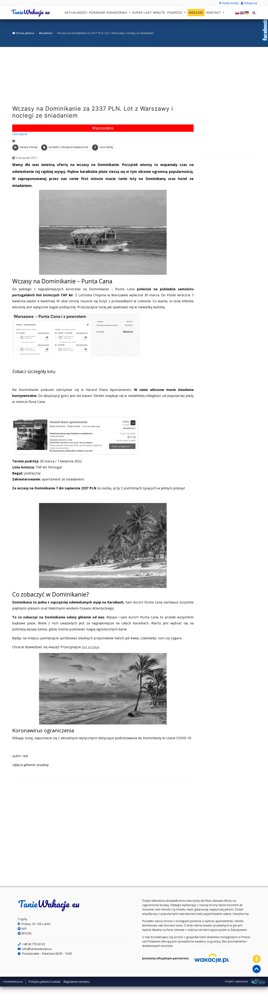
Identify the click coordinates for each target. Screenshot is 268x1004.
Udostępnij (19, 134)
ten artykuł (90, 647)
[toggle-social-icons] (257, 959)
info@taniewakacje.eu (36, 949)
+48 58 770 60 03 (33, 944)
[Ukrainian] (246, 13)
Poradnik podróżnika (108, 12)
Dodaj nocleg (229, 3)
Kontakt (214, 12)
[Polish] (237, 13)
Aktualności (76, 12)
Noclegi (196, 12)
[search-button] (254, 13)
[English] (242, 13)
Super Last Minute (148, 12)
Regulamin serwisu (76, 982)
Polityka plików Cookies (44, 982)
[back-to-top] (257, 969)
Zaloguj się (250, 3)
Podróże (175, 12)
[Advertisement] (134, 76)
